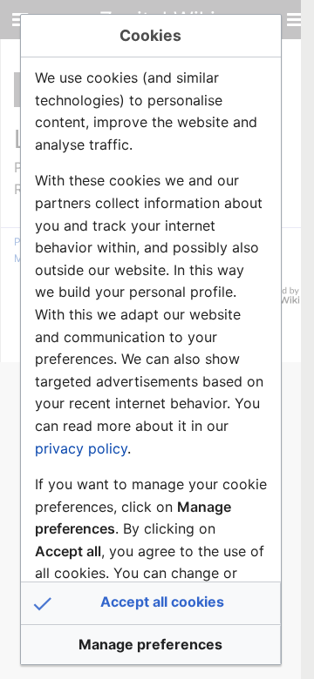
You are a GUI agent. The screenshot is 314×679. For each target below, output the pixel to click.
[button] (151, 603)
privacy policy (81, 448)
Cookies (150, 35)
